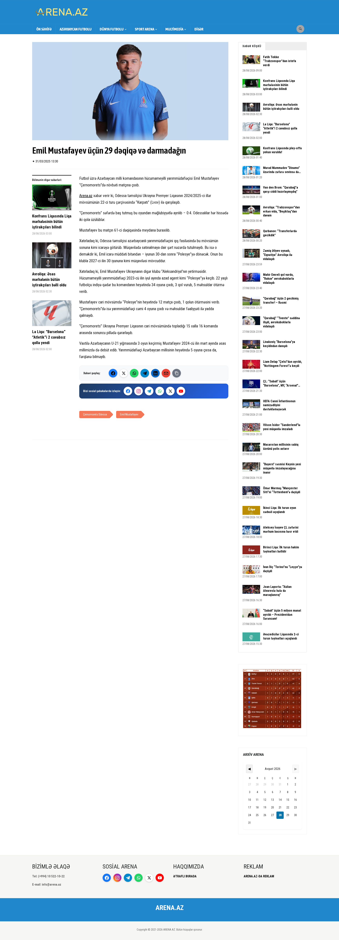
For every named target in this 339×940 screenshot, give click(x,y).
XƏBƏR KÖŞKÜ (251, 46)
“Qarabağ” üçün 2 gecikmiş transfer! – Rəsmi (281, 300)
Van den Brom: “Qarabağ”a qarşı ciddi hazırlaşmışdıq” (280, 189)
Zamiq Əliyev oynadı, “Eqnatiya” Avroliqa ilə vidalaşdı (277, 255)
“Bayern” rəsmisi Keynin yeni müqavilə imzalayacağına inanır (282, 468)
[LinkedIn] (155, 373)
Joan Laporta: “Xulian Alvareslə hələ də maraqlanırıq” (277, 591)
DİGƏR (198, 29)
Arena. (84, 195)
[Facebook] (113, 373)
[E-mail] (166, 373)
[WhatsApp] (134, 373)
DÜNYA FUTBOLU (112, 29)
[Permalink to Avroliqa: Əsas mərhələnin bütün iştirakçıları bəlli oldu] (51, 256)
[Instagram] (138, 391)
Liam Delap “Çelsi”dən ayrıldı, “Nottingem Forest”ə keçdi (282, 364)
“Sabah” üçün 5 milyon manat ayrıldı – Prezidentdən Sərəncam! (282, 615)
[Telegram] (144, 373)
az (90, 195)
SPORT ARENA (144, 29)
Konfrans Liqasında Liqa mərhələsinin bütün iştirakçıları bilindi (51, 221)
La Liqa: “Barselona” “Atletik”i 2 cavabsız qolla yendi (49, 337)
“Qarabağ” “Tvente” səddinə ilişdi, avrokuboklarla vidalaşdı (281, 322)
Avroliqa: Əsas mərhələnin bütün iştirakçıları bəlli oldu (49, 279)
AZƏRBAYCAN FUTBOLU (76, 29)
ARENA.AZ (170, 908)
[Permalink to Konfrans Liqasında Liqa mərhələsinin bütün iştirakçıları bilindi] (51, 199)
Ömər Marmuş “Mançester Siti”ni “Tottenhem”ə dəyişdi (281, 490)
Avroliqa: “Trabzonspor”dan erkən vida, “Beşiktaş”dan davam (281, 211)
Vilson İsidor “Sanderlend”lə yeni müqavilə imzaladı (281, 427)
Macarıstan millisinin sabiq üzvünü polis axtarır (280, 447)
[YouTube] (181, 391)
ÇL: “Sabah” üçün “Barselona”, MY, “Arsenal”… (281, 383)
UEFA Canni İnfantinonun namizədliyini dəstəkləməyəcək (279, 405)
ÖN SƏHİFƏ (44, 29)
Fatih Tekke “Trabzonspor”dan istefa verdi (279, 61)
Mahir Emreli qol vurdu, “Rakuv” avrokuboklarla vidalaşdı (278, 279)
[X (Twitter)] (123, 373)
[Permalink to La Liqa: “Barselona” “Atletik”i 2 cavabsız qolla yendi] (51, 314)
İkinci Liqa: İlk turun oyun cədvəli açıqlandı (279, 510)
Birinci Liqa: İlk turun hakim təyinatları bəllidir (281, 549)
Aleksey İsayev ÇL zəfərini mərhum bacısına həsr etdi (280, 529)
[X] (170, 391)
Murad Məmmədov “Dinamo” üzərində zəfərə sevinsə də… (282, 170)
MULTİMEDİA (174, 29)
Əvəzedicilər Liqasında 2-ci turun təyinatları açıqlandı (281, 636)
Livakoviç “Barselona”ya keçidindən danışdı (279, 344)
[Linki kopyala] (176, 373)
